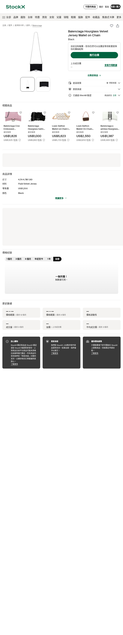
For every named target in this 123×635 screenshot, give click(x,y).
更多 (119, 17)
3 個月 (18, 259)
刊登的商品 (90, 6)
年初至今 (39, 259)
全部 (8, 17)
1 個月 (9, 259)
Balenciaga (37, 25)
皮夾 (28, 25)
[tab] (27, 84)
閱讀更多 (59, 198)
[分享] (118, 26)
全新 (30, 17)
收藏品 (96, 17)
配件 (87, 17)
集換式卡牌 (108, 17)
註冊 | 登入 (115, 6)
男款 (44, 17)
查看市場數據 (111, 65)
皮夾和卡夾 (19, 25)
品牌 (15, 17)
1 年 (49, 259)
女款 (51, 17)
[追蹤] (21, 113)
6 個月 (28, 259)
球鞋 (66, 17)
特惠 (37, 17)
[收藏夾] (112, 26)
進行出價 (94, 55)
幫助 (107, 6)
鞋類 (73, 17)
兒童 (59, 17)
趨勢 (23, 17)
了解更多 (24, 364)
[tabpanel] (34, 51)
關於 (101, 7)
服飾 (80, 17)
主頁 (4, 25)
